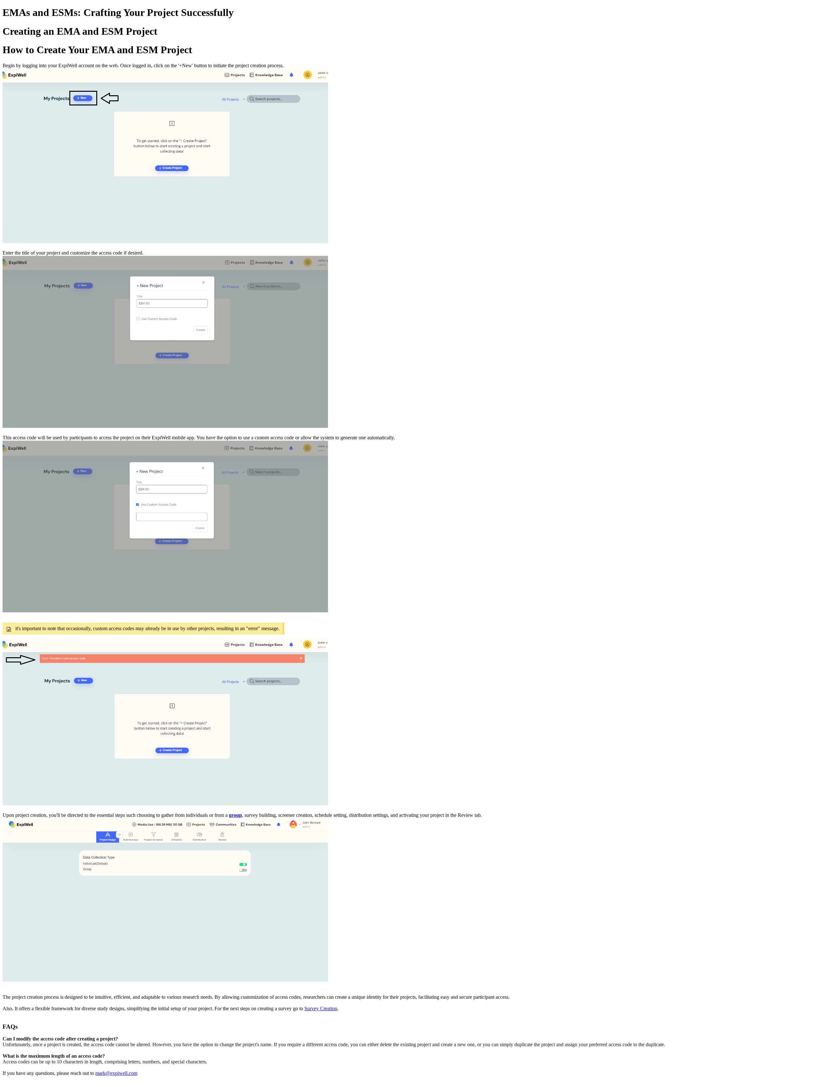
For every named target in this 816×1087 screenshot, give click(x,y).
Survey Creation (320, 1008)
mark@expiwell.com (116, 1073)
